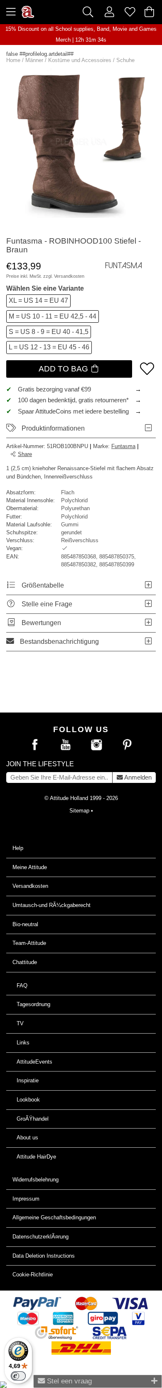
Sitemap (79, 810)
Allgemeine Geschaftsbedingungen (54, 1217)
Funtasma (123, 446)
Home (13, 60)
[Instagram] (96, 745)
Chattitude (24, 962)
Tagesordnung (33, 1004)
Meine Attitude (29, 867)
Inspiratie (28, 1080)
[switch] (18, 1376)
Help (17, 848)
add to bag (64, 368)
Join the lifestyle (40, 764)
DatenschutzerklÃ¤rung (40, 1237)
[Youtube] (65, 745)
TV (20, 1023)
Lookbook (28, 1099)
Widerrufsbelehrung (35, 1179)
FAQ (22, 985)
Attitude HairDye (36, 1157)
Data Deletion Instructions (43, 1256)
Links (23, 1042)
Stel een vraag (68, 1381)
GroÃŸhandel (33, 1119)
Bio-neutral (25, 924)
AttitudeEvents (34, 1062)
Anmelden (137, 777)
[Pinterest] (127, 745)
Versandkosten (69, 276)
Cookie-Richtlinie (32, 1274)
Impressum (25, 1199)
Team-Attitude (29, 943)
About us (27, 1137)
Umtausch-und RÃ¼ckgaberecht (51, 905)
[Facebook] (34, 745)
